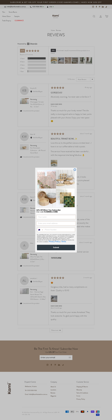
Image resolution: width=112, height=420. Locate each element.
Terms (63, 241)
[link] (56, 188)
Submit (56, 247)
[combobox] (40, 230)
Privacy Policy (54, 241)
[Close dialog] (75, 170)
